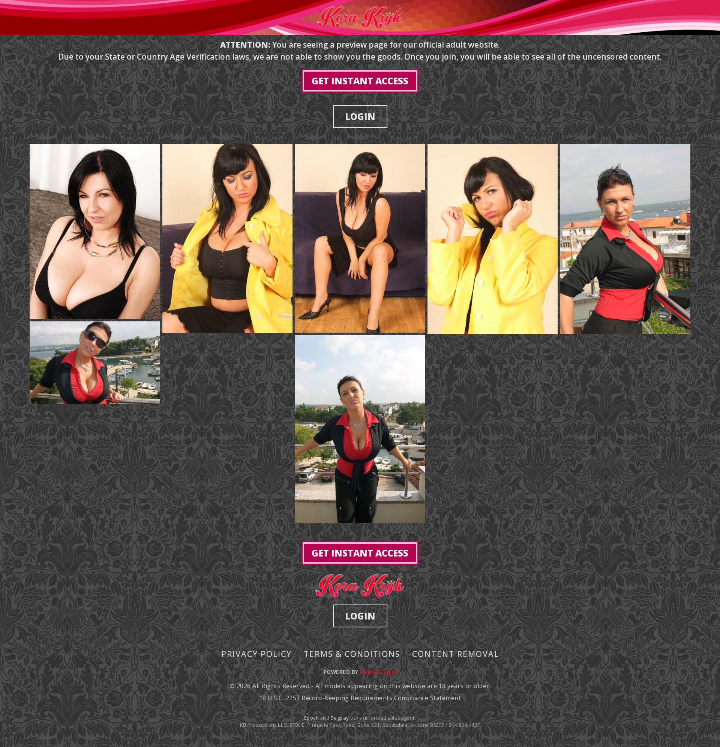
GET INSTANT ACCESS (360, 81)
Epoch (312, 717)
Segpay (340, 717)
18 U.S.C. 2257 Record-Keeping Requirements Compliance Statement (360, 698)
